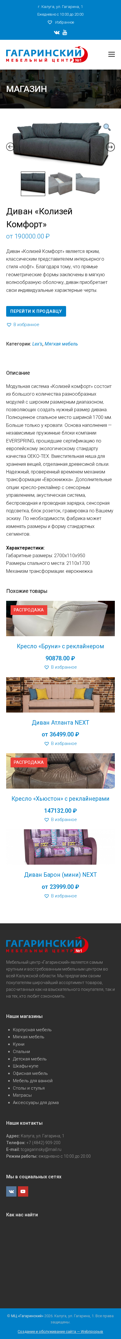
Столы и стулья (29, 1088)
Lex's (37, 344)
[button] (22, 324)
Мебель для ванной (33, 1080)
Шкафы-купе (25, 1066)
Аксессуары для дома (36, 1102)
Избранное (64, 22)
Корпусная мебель (32, 1029)
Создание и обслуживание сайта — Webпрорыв (60, 1331)
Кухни (18, 1044)
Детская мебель (30, 1059)
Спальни (21, 1051)
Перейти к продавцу (36, 311)
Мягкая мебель (61, 344)
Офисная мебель (30, 1073)
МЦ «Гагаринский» (27, 1316)
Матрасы (22, 1095)
